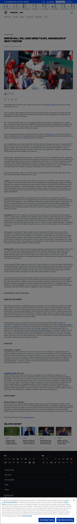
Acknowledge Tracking (47, 520)
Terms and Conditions (10, 502)
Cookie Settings (27, 516)
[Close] (74, 500)
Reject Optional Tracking (65, 520)
